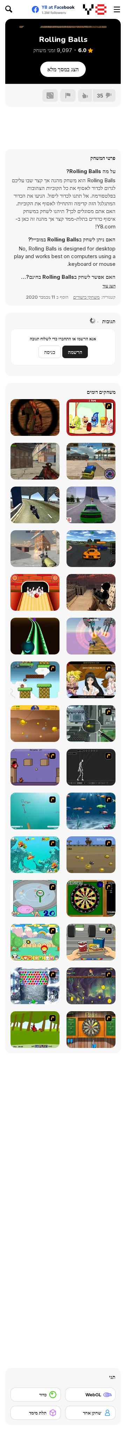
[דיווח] (68, 95)
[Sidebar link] (117, 9)
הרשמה (75, 352)
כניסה (49, 352)
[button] (109, 286)
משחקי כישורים (86, 297)
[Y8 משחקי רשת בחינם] (94, 9)
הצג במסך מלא (63, 69)
